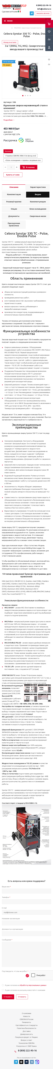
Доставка (26, 1031)
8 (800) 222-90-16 (43, 5)
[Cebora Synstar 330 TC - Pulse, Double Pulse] (26, 77)
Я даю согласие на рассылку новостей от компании (25, 990)
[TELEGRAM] (32, 13)
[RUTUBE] (27, 1062)
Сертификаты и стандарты (27, 1025)
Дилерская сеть (26, 1034)
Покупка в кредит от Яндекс (26, 1037)
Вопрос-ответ (26, 1040)
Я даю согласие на (25, 985)
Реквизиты (26, 1022)
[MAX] (37, 1062)
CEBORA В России (26, 1019)
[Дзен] (21, 1062)
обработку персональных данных (33, 985)
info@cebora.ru (44, 9)
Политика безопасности (26, 1028)
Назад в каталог (9, 42)
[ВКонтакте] (32, 1062)
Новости (26, 1016)
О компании (26, 1013)
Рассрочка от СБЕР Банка (26, 1046)
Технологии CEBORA (26, 1043)
